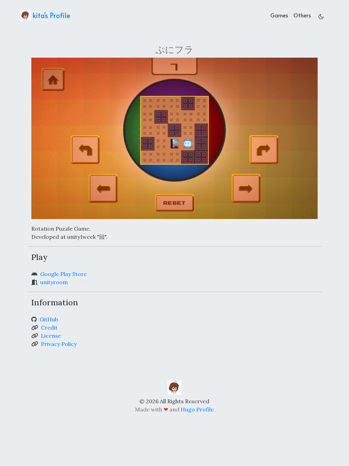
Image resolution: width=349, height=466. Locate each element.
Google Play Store (63, 274)
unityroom (54, 282)
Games (279, 15)
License (51, 335)
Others (302, 15)
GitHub (49, 319)
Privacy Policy (59, 343)
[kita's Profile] (174, 386)
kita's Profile (50, 15)
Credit (49, 327)
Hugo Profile (197, 409)
